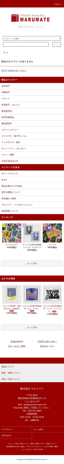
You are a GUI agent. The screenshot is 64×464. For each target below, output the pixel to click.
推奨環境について (9, 211)
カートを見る (38, 429)
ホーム (5, 52)
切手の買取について (10, 192)
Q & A (4, 180)
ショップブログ (26, 449)
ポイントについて (9, 173)
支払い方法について (21, 443)
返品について (51, 443)
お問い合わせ (6, 435)
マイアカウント (7, 429)
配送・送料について (37, 443)
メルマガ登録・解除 (50, 446)
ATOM (41, 449)
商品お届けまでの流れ (11, 186)
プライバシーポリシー (34, 446)
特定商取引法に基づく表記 (15, 446)
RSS (35, 449)
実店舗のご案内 (8, 198)
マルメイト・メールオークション (17, 205)
